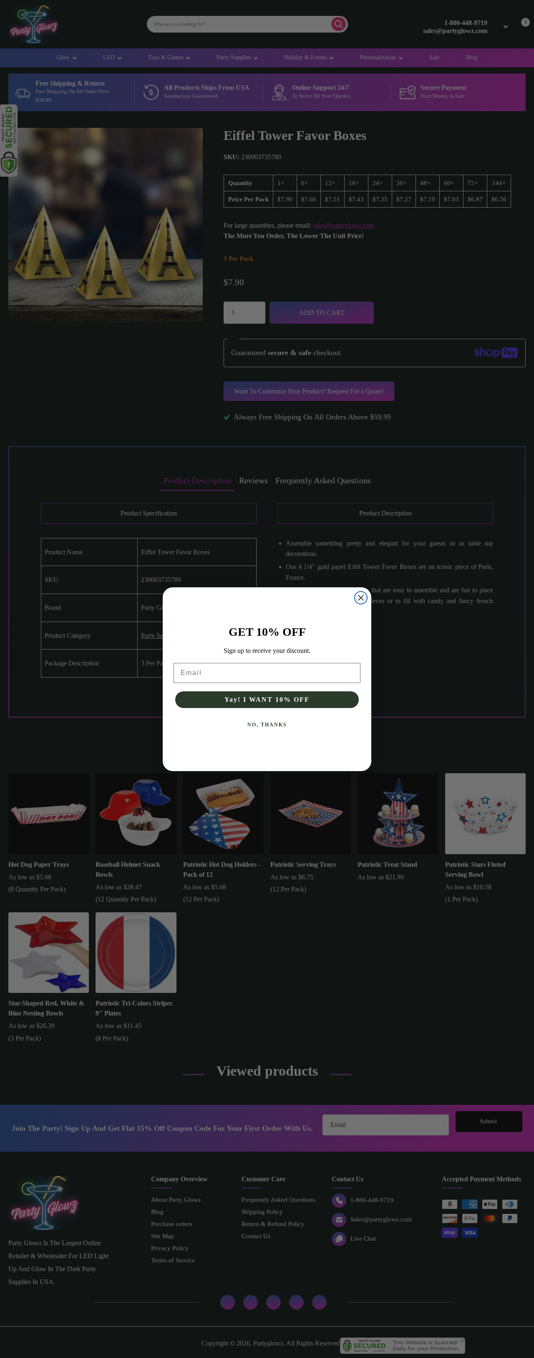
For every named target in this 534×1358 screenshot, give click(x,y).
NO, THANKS (267, 725)
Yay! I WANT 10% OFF (267, 699)
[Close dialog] (361, 597)
